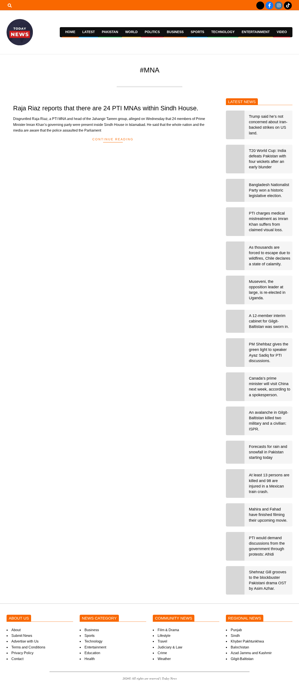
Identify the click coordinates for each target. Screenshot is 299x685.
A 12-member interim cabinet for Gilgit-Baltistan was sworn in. (269, 321)
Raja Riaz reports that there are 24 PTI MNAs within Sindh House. (105, 108)
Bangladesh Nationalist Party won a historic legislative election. (269, 190)
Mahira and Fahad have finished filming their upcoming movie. (268, 514)
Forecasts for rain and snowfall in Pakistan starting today (268, 452)
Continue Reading (113, 139)
